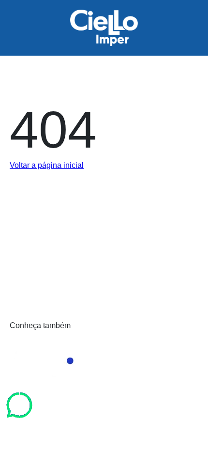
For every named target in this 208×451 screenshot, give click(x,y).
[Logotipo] (104, 270)
